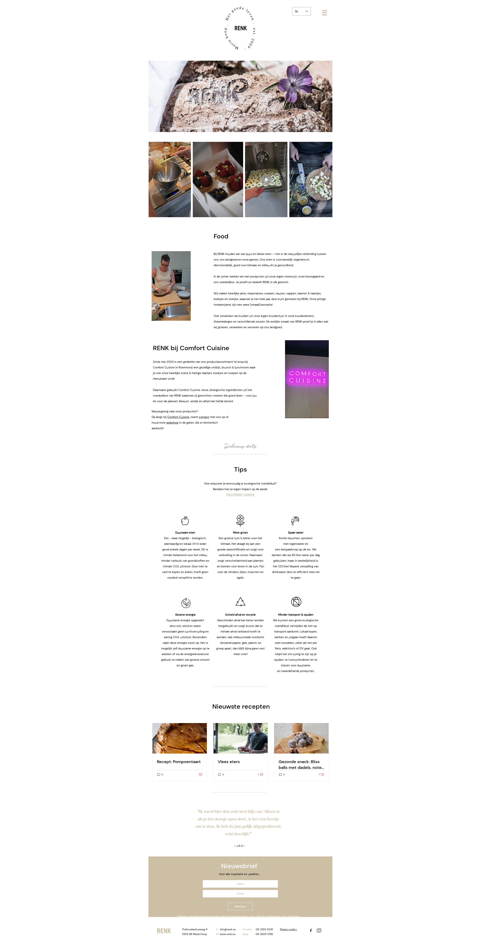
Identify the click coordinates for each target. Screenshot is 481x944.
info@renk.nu (228, 929)
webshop (172, 423)
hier (263, 916)
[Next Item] (326, 179)
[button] (324, 13)
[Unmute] (162, 315)
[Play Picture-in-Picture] (187, 315)
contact (204, 417)
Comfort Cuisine (178, 417)
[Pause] (156, 315)
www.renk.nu (227, 934)
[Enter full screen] (327, 413)
